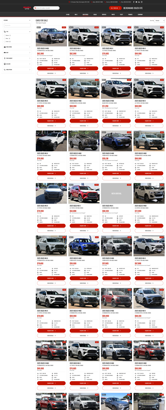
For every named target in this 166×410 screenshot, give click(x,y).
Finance (130, 14)
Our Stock (85, 14)
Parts (113, 14)
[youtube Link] (136, 2)
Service (104, 14)
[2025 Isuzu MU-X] (84, 36)
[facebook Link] (134, 2)
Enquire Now (50, 68)
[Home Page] (27, 8)
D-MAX (67, 14)
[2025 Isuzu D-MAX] (51, 36)
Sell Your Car (114, 8)
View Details (50, 73)
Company (140, 14)
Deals (95, 14)
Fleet (121, 14)
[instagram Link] (142, 2)
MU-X (76, 14)
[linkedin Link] (139, 2)
